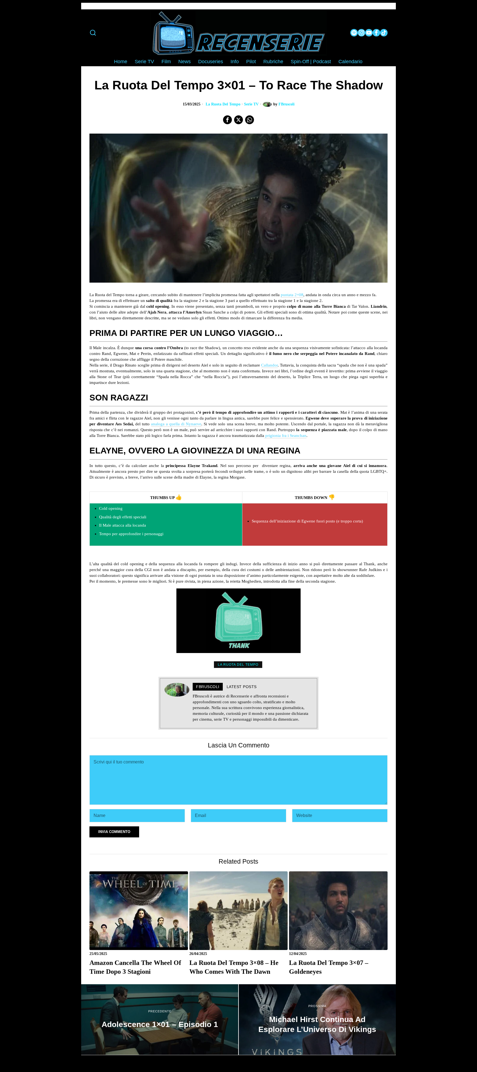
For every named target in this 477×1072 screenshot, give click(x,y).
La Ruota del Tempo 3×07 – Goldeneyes (328, 967)
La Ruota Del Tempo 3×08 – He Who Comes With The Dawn (234, 967)
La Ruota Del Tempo (223, 104)
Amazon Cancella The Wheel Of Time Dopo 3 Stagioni (135, 967)
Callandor (269, 365)
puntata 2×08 (292, 295)
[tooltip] (354, 32)
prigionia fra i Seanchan (285, 435)
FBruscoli (287, 104)
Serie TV (251, 104)
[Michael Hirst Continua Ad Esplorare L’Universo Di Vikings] (317, 1019)
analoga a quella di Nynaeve (176, 424)
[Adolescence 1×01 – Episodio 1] (159, 1019)
